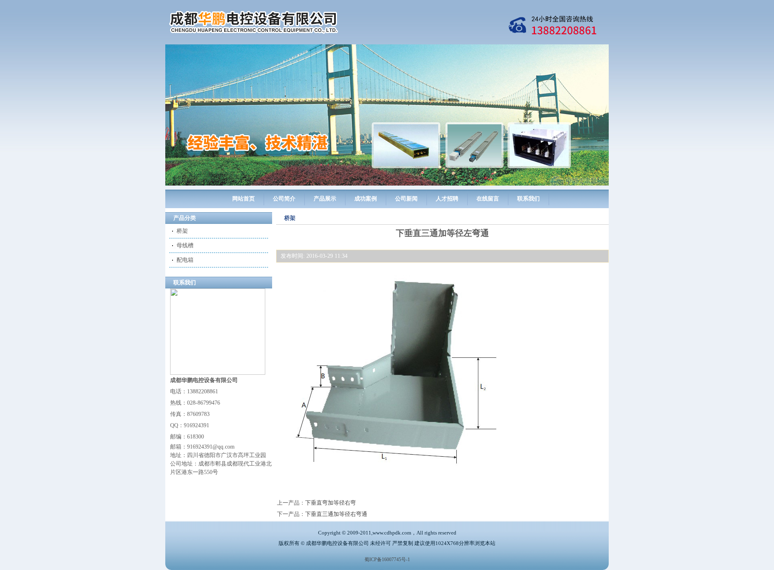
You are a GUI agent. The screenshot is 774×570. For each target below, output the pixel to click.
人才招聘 (447, 199)
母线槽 (185, 245)
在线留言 (487, 199)
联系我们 (528, 199)
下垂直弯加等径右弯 (330, 503)
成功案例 (365, 199)
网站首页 (243, 199)
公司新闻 (406, 199)
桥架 (182, 231)
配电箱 (185, 260)
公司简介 (284, 199)
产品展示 (325, 199)
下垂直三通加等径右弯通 (336, 514)
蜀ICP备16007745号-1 (387, 559)
